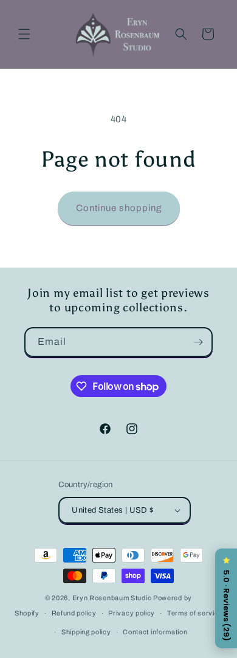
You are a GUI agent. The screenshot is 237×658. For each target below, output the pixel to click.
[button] (24, 34)
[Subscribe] (198, 342)
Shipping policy (86, 631)
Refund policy (74, 613)
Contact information (155, 631)
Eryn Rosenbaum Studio (112, 597)
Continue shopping (119, 208)
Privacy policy (131, 613)
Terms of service (194, 613)
